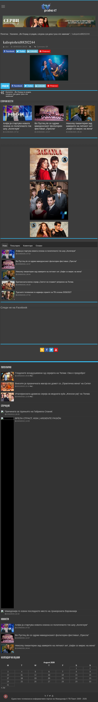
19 (35, 678)
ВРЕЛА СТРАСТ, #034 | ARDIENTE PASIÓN (38, 418)
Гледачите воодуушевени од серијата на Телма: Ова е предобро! (50, 373)
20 (49, 678)
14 (63, 675)
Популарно (15, 246)
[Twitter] (51, 350)
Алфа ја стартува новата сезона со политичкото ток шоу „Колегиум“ (17, 126)
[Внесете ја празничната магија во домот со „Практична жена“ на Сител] (7, 386)
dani (6, 47)
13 (49, 675)
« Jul (3, 688)
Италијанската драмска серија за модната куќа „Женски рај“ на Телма (52, 394)
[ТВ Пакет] (49, 8)
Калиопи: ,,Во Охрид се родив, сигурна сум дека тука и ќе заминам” (18, 93)
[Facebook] (47, 350)
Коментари (28, 246)
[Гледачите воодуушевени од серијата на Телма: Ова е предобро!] (7, 376)
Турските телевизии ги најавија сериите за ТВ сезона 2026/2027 (43, 292)
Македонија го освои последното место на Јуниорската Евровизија (41, 611)
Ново (5, 246)
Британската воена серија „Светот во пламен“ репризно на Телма (44, 282)
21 (63, 678)
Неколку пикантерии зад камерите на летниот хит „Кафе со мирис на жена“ (79, 126)
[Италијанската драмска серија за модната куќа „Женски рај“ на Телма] (7, 397)
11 (22, 675)
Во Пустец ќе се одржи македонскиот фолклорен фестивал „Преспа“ (48, 126)
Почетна (4, 34)
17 (8, 678)
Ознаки (39, 246)
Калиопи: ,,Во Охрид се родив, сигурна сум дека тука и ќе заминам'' (40, 34)
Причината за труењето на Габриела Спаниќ (28, 411)
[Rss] (42, 350)
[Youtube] (56, 350)
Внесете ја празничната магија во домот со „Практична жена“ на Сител (53, 383)
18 (22, 678)
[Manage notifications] (6, 696)
